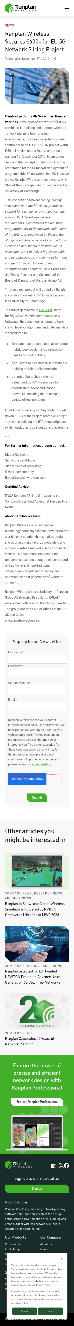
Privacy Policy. (41, 764)
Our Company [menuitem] (51, 1237)
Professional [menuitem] (13, 1244)
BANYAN (45, 310)
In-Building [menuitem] (12, 1249)
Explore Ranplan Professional (37, 1101)
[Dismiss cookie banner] (62, 1259)
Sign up (37, 1188)
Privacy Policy (43, 1285)
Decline (50, 1311)
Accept (24, 1311)
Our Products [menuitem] (15, 1237)
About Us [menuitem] (46, 1244)
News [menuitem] (44, 1249)
